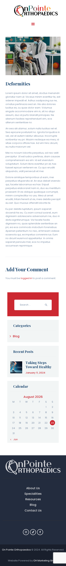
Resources (33, 499)
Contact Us (33, 510)
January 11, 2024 (35, 372)
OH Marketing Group (45, 560)
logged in (26, 278)
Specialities (33, 494)
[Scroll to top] (60, 548)
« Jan (15, 439)
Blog (16, 336)
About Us (33, 488)
